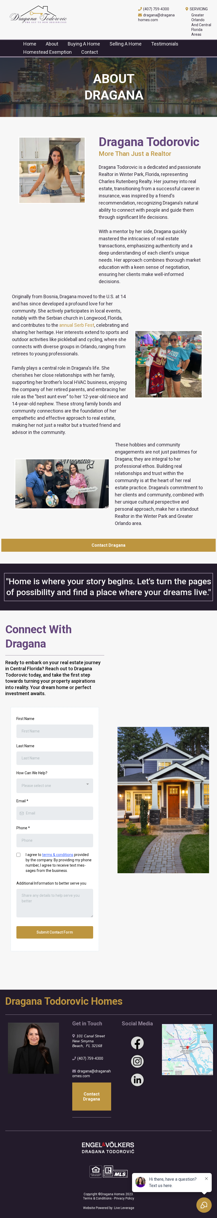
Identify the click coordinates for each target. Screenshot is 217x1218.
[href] (187, 1049)
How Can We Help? (31, 773)
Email (22, 801)
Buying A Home (84, 44)
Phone (23, 828)
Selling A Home (126, 44)
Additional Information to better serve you (51, 883)
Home (29, 44)
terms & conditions (57, 855)
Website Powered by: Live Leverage (108, 1208)
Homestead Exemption (47, 52)
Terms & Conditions (97, 1198)
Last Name (25, 746)
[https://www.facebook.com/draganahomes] (137, 1042)
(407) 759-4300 (156, 9)
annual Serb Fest (76, 325)
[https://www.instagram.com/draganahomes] (137, 1061)
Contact (89, 52)
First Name (25, 719)
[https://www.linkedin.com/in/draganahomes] (137, 1079)
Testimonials (164, 44)
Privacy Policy (124, 1198)
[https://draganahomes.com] (66, 15)
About (52, 44)
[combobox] (54, 785)
